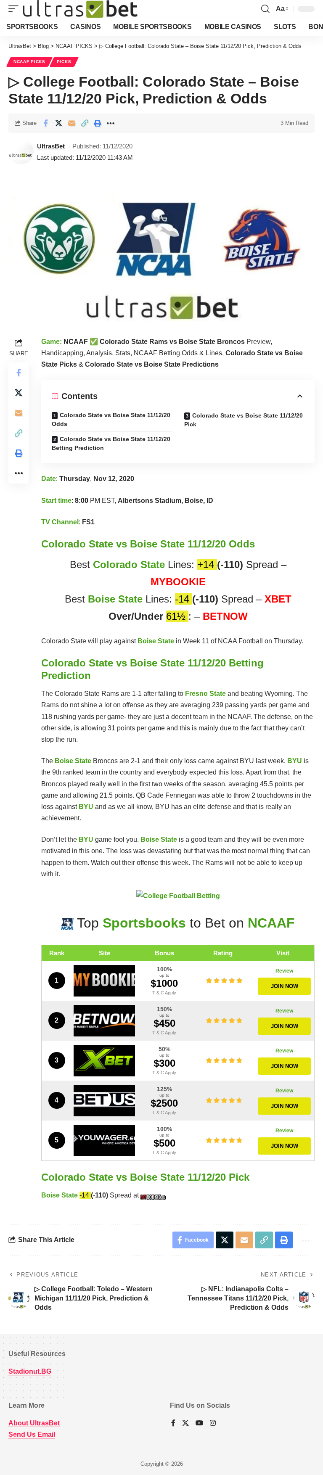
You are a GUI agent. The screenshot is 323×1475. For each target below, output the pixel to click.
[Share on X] (58, 123)
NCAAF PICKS (29, 61)
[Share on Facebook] (45, 123)
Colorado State (129, 564)
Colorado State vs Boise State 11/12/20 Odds (111, 419)
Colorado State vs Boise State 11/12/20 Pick (243, 420)
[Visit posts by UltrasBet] (21, 151)
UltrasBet (51, 146)
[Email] (71, 123)
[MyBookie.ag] (104, 981)
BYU (294, 760)
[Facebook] (173, 1423)
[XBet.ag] (104, 1060)
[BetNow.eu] (104, 1020)
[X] (185, 1423)
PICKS (64, 61)
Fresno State (205, 693)
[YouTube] (199, 1423)
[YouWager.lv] (104, 1140)
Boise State (115, 599)
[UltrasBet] (80, 9)
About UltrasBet (34, 1423)
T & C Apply (164, 992)
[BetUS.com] (104, 1100)
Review (284, 971)
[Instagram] (213, 1423)
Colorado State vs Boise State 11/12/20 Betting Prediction (111, 443)
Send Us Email (31, 1434)
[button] (15, 9)
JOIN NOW (284, 986)
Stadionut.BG (29, 1371)
